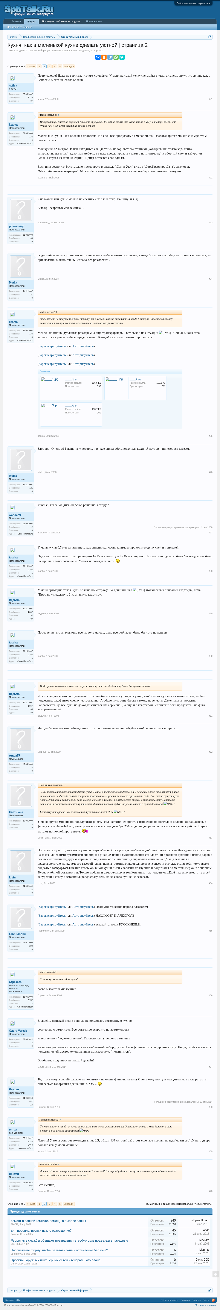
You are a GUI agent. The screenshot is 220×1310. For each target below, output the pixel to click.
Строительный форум (38, 50)
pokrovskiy (16, 226)
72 (32, 1043)
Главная (16, 21)
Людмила (84, 50)
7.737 (30, 1000)
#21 (210, 99)
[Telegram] (110, 57)
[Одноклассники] (104, 57)
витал (13, 1129)
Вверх (206, 1300)
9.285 (30, 1142)
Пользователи (94, 21)
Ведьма (14, 600)
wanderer (15, 515)
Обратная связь (169, 1300)
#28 (210, 571)
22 (32, 890)
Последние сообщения (19, 27)
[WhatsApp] (116, 57)
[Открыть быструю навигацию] (209, 36)
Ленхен (14, 1089)
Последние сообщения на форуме (61, 21)
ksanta (13, 124)
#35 (210, 930)
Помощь (185, 1300)
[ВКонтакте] (98, 57)
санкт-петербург (25, 1148)
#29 (210, 613)
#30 (210, 656)
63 (32, 238)
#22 (210, 177)
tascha (13, 557)
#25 (210, 436)
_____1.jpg (70, 379)
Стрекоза (15, 982)
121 (31, 295)
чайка (13, 85)
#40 (210, 1191)
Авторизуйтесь (83, 346)
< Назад (31, 66)
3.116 (30, 97)
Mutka (13, 282)
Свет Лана (16, 812)
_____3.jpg (70, 405)
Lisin (12, 877)
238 (31, 946)
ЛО (31, 619)
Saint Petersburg (25, 534)
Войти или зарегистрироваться (193, 3)
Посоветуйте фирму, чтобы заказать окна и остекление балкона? (59, 1250)
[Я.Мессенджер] (122, 57)
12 (32, 527)
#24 (210, 278)
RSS (213, 1300)
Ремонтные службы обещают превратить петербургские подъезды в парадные (69, 1240)
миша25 (14, 755)
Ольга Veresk (18, 1030)
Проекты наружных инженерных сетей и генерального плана (55, 1260)
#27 (210, 532)
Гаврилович (17, 934)
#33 (210, 837)
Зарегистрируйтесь (52, 346)
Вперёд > (69, 66)
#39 (210, 1151)
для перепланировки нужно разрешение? (41, 1230)
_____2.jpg (135, 379)
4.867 (30, 612)
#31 (210, 715)
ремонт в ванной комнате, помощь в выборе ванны (48, 1221)
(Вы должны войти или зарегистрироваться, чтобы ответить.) (178, 1204)
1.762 (30, 570)
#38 (210, 1107)
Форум (31, 21)
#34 (210, 883)
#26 (210, 472)
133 (31, 137)
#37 (210, 1067)
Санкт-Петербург (25, 143)
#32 (210, 751)
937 (31, 1101)
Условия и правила (205, 1305)
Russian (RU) (12, 1300)
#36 (210, 995)
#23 (210, 222)
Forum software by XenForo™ (34, 1305)
